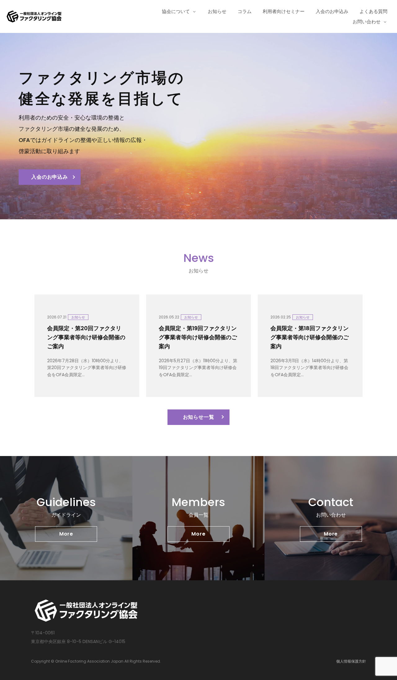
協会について (176, 11)
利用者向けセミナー (284, 11)
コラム (245, 11)
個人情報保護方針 (351, 661)
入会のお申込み (332, 11)
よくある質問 (373, 11)
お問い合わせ (367, 21)
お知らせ (217, 11)
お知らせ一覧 (198, 417)
